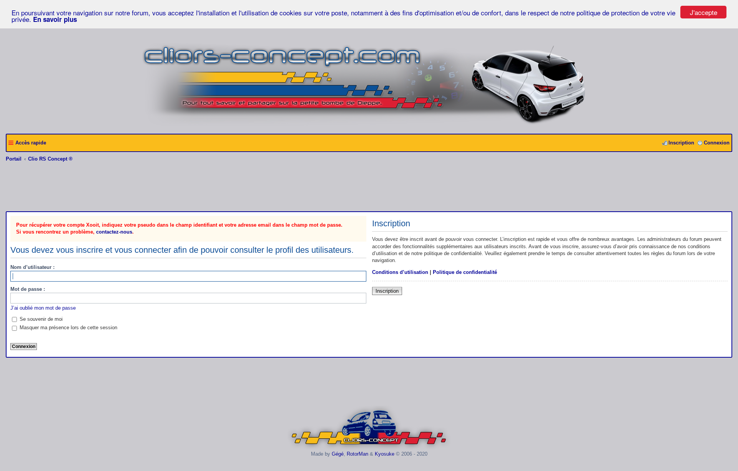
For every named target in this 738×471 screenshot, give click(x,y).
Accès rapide (30, 143)
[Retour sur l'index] (369, 448)
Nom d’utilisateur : (32, 267)
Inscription (387, 291)
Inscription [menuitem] (681, 143)
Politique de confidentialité (465, 272)
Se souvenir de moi (40, 319)
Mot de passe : (27, 289)
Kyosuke (384, 454)
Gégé (338, 454)
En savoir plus (55, 19)
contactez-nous (114, 232)
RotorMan (357, 454)
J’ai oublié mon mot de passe (43, 308)
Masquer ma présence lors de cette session (67, 327)
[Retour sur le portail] (369, 125)
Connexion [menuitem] (717, 143)
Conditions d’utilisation (400, 272)
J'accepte (703, 12)
